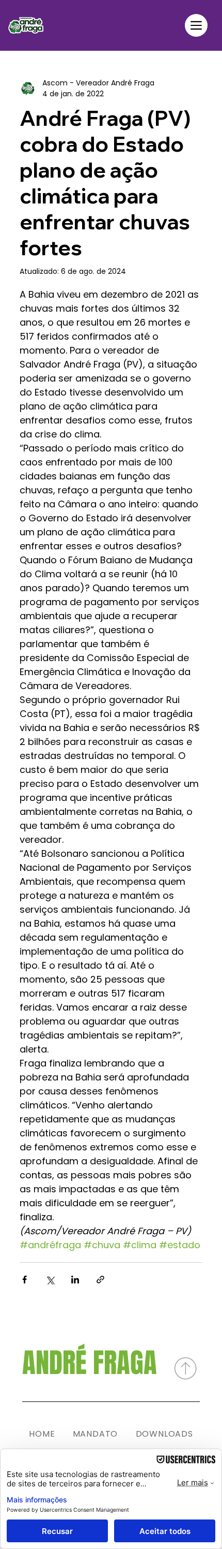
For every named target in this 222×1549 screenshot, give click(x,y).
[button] (196, 25)
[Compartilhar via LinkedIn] (75, 1279)
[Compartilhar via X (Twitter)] (50, 1279)
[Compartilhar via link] (100, 1279)
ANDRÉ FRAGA (89, 1363)
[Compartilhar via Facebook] (24, 1279)
